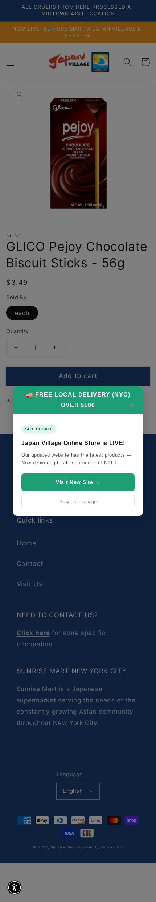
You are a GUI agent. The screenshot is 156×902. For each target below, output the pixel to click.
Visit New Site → (78, 482)
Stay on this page (78, 501)
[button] (14, 887)
